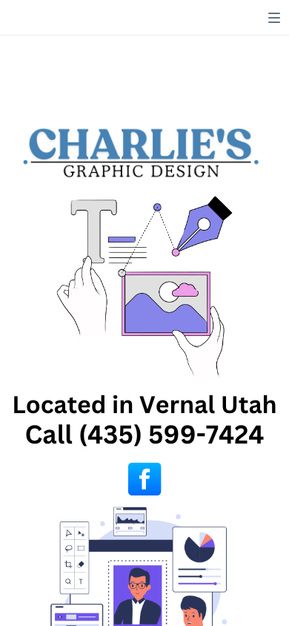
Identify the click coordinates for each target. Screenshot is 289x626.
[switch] (274, 18)
